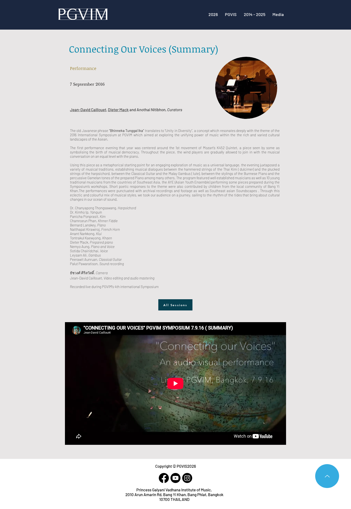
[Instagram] (187, 478)
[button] (254, 14)
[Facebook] (164, 478)
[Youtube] (175, 478)
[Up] (327, 476)
